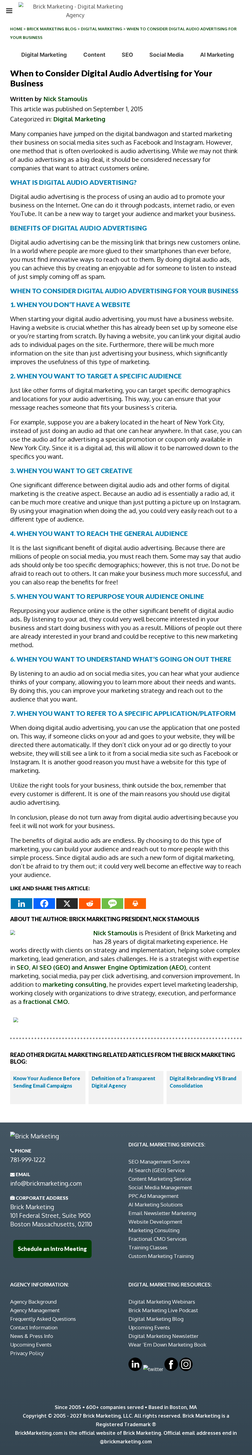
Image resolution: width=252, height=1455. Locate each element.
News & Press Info (31, 1336)
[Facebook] (44, 903)
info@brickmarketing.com (46, 1183)
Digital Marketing (101, 28)
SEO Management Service (159, 1161)
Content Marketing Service (159, 1179)
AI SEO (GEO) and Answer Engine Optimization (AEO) (109, 967)
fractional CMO (45, 1001)
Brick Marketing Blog (52, 28)
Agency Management (35, 1310)
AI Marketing (217, 54)
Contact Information (33, 1327)
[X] (67, 903)
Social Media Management (160, 1187)
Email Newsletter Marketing (162, 1213)
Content (94, 54)
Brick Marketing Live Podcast (163, 1310)
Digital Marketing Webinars (161, 1301)
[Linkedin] (21, 903)
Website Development (155, 1221)
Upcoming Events (31, 1344)
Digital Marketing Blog (155, 1319)
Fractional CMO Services (157, 1239)
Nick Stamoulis (65, 99)
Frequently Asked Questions (43, 1319)
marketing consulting (74, 984)
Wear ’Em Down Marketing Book (167, 1344)
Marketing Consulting (153, 1230)
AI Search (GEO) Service (156, 1170)
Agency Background (33, 1301)
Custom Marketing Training (161, 1256)
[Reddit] (89, 903)
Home (16, 28)
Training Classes (147, 1247)
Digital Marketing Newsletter (163, 1336)
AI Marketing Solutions (155, 1204)
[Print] (135, 903)
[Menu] (9, 10)
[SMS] (112, 903)
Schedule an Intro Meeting (52, 1248)
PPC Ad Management (153, 1196)
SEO (127, 54)
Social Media (166, 54)
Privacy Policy (27, 1353)
